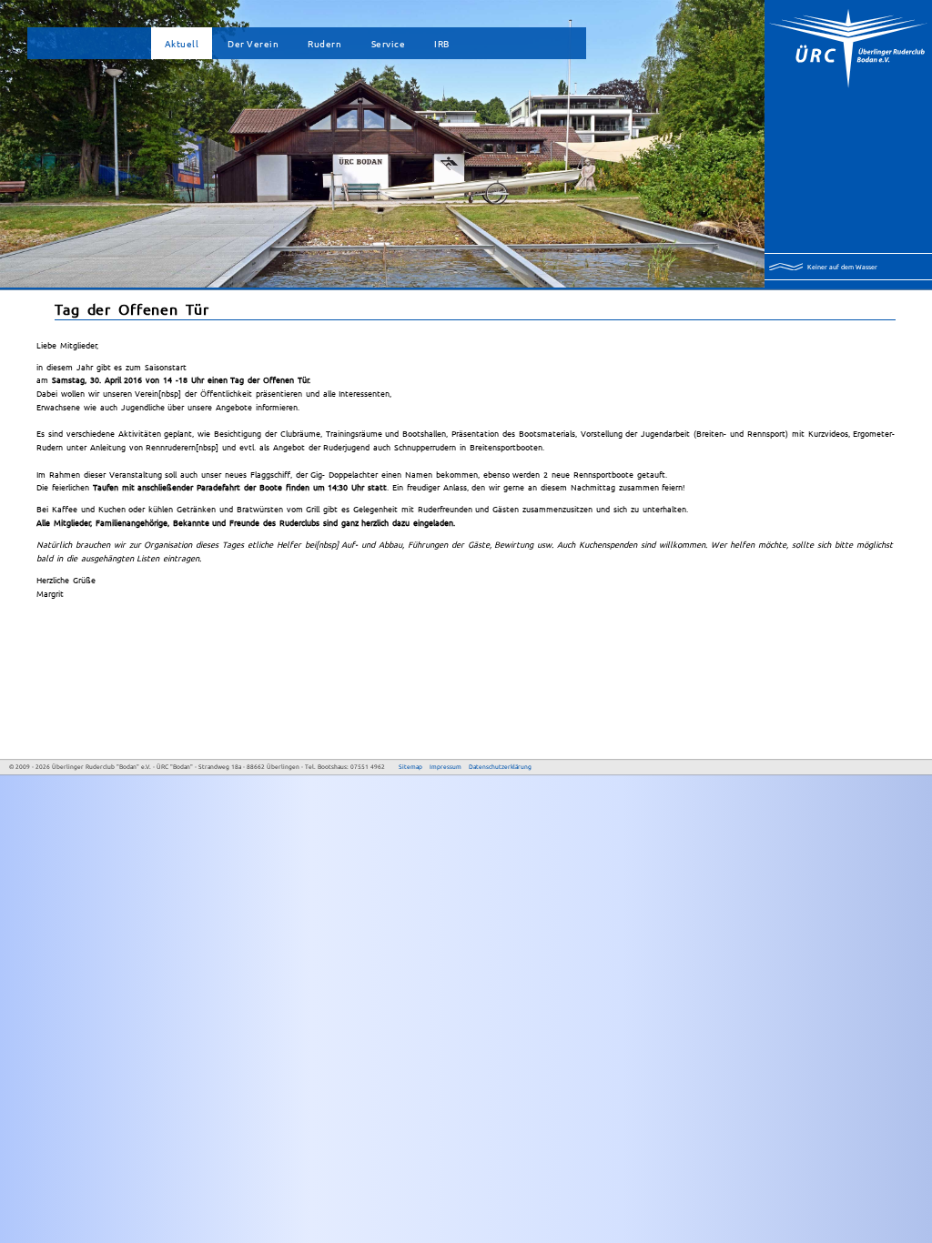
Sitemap (410, 766)
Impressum (445, 766)
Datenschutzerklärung (500, 766)
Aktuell (182, 43)
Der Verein (253, 43)
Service (388, 43)
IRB (442, 43)
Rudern (324, 43)
